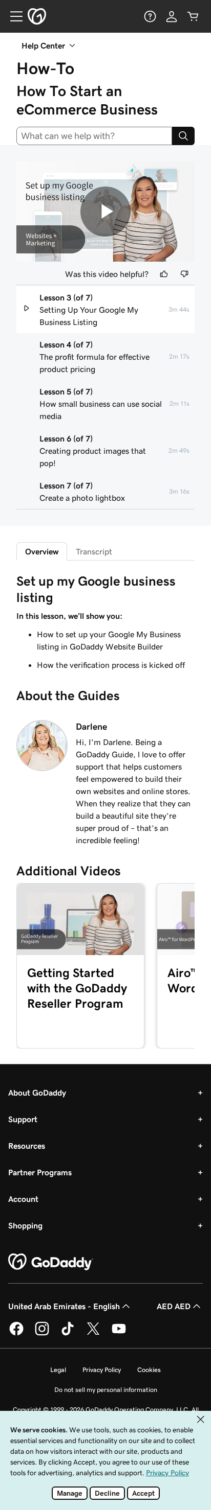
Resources (26, 1146)
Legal (58, 1369)
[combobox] (94, 136)
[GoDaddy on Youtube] (119, 1334)
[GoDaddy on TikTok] (67, 1334)
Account (23, 1199)
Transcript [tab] (94, 551)
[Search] (183, 136)
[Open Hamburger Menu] (12, 16)
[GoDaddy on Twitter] (93, 1334)
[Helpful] (164, 274)
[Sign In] (171, 16)
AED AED (174, 1306)
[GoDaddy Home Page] (50, 1262)
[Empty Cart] (193, 16)
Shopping (25, 1225)
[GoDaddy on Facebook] (16, 1334)
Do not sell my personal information (105, 1389)
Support (22, 1119)
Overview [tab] (41, 551)
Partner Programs (40, 1172)
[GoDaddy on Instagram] (42, 1334)
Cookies (149, 1369)
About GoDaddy (37, 1092)
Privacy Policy (101, 1369)
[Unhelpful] (184, 274)
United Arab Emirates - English (64, 1306)
